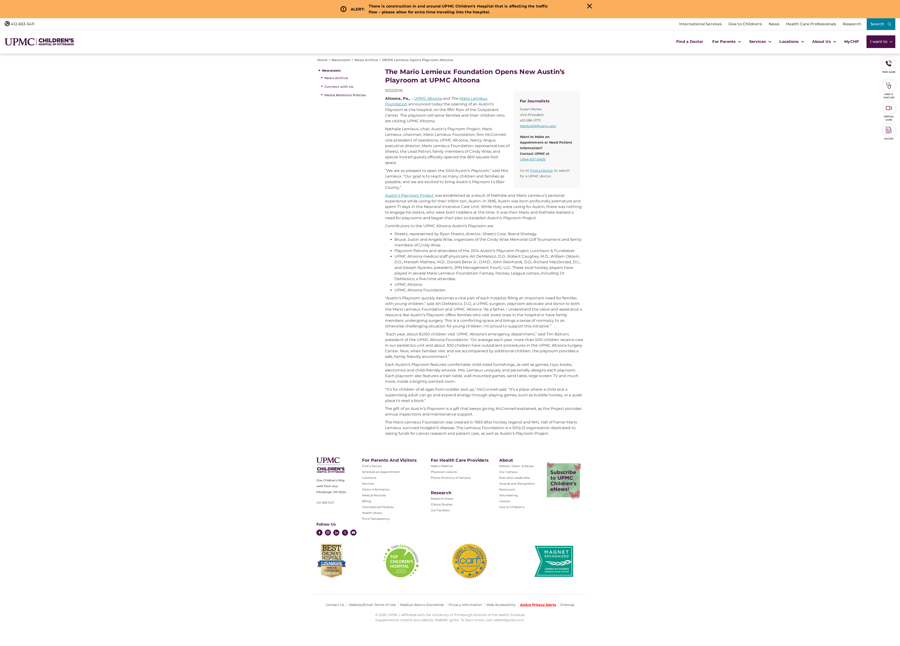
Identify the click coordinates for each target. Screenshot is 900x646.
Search (877, 24)
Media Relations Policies (345, 95)
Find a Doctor (689, 41)
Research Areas (442, 498)
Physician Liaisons (444, 472)
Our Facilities (440, 510)
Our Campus (508, 472)
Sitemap (567, 605)
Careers (504, 501)
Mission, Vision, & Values (516, 466)
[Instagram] (328, 533)
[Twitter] (345, 533)
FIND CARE (889, 72)
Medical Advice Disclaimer (422, 605)
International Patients (378, 507)
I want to (879, 41)
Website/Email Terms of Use (372, 605)
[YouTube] (353, 533)
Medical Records (374, 495)
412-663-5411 (22, 24)
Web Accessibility (501, 605)
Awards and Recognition (517, 483)
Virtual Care (889, 118)
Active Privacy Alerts (538, 605)
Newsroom (331, 70)
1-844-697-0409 (533, 159)
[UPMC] (39, 41)
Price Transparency (376, 518)
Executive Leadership (514, 477)
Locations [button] (789, 41)
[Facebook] (319, 533)
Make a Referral (442, 466)
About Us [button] (822, 41)
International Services (700, 24)
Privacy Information (465, 605)
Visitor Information (376, 489)
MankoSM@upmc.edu (538, 126)
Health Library (372, 513)
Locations (369, 477)
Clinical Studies (442, 504)
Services (368, 483)
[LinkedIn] (336, 533)
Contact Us (335, 605)
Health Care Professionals (811, 24)
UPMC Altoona (428, 98)
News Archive (336, 78)
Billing (366, 501)
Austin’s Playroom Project (409, 195)
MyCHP (851, 41)
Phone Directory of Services (451, 477)
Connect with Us (338, 87)
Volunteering (508, 495)
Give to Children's (745, 24)
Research (852, 24)
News (774, 24)
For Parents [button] (724, 41)
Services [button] (758, 41)
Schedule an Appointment (381, 472)
